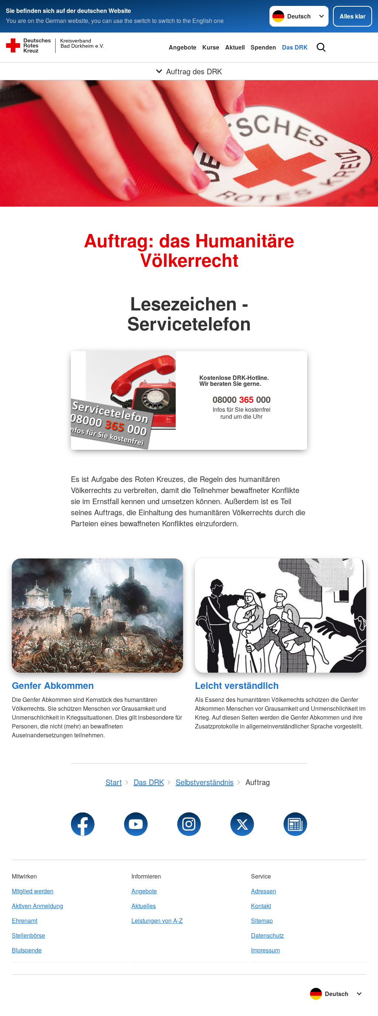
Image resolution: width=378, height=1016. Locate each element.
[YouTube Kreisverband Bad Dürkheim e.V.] (136, 824)
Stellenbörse (28, 935)
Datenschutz (267, 935)
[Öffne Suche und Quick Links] (321, 47)
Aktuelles (143, 905)
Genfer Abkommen (53, 685)
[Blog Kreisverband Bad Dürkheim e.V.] (295, 824)
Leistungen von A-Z (157, 920)
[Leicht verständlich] (280, 615)
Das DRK (295, 47)
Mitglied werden (33, 891)
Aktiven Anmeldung (37, 905)
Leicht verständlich (237, 685)
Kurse (210, 47)
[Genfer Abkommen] (97, 615)
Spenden (263, 47)
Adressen (263, 891)
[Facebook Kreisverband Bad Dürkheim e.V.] (82, 824)
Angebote (182, 47)
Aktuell (235, 47)
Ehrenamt (24, 920)
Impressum (265, 950)
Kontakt (261, 905)
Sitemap (262, 920)
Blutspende (27, 950)
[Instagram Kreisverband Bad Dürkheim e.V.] (189, 824)
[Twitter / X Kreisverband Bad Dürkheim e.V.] (242, 824)
